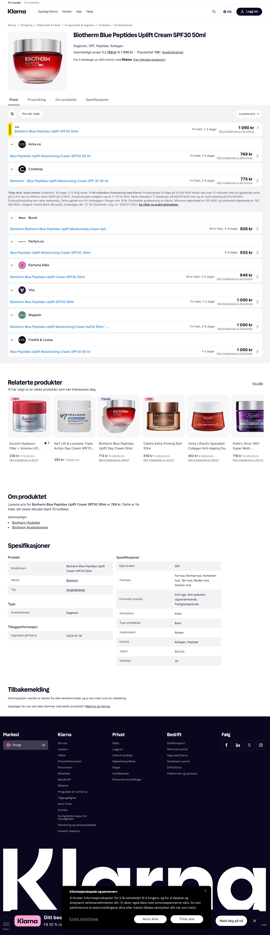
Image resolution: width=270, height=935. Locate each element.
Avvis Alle (150, 919)
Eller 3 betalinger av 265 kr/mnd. (235, 157)
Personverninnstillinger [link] (127, 779)
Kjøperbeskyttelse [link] (124, 761)
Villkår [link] (62, 755)
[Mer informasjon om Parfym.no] (12, 241)
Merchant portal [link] (177, 749)
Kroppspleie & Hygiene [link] (79, 25)
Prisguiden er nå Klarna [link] (72, 791)
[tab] (14, 99)
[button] (227, 11)
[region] (136, 907)
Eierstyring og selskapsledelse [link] (77, 825)
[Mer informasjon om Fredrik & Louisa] (12, 340)
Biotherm (72, 580)
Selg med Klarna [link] (177, 755)
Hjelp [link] (115, 743)
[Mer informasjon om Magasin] (12, 315)
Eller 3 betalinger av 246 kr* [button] (114, 460)
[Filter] (12, 114)
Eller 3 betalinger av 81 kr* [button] (24, 460)
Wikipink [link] (63, 785)
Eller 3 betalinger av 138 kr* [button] (203, 460)
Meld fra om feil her (97, 706)
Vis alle (257, 383)
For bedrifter (32, 2)
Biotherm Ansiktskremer (30, 527)
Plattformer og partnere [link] (182, 773)
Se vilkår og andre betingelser (158, 204)
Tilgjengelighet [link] (67, 798)
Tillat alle (186, 919)
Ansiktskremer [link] (123, 25)
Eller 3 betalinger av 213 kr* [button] (158, 460)
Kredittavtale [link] (120, 773)
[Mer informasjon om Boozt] (12, 218)
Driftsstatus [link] (174, 767)
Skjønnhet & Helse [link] (48, 25)
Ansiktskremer (172, 52)
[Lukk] (205, 890)
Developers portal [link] (178, 761)
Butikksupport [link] (176, 743)
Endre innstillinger (84, 919)
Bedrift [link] (174, 734)
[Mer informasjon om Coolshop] (12, 169)
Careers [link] (63, 749)
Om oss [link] (62, 743)
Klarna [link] (12, 25)
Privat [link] (118, 734)
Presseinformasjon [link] (69, 761)
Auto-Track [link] (65, 804)
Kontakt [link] (63, 810)
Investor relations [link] (69, 831)
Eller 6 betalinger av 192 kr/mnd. (236, 131)
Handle (67, 11)
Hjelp (89, 11)
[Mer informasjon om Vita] (12, 290)
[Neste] (257, 428)
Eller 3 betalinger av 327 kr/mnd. (235, 278)
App (79, 11)
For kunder (14, 2)
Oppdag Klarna (48, 11)
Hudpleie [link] (104, 25)
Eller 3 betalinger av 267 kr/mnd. (235, 182)
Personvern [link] (65, 767)
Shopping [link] (27, 25)
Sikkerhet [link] (64, 773)
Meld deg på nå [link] (231, 921)
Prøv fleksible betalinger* (149, 59)
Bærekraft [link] (64, 779)
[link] (226, 745)
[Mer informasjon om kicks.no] (12, 144)
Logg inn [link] (117, 749)
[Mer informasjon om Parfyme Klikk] (12, 265)
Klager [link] (116, 767)
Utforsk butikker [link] (122, 755)
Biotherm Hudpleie (26, 523)
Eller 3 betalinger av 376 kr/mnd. (235, 353)
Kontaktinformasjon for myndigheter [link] (72, 817)
